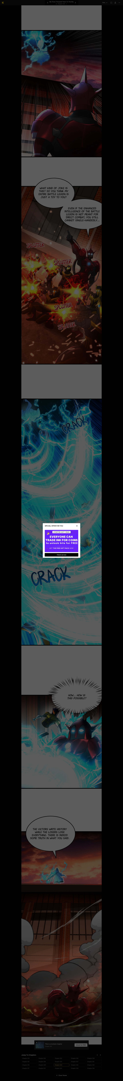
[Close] (77, 526)
